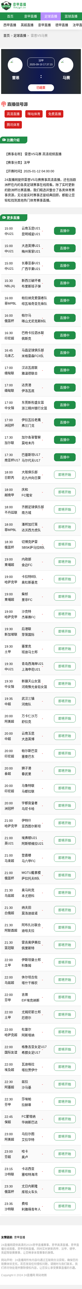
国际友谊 (11, 1052)
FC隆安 (27, 495)
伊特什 (26, 820)
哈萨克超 (11, 1035)
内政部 (26, 559)
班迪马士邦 (30, 652)
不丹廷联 (11, 512)
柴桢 (25, 594)
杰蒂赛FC (29, 617)
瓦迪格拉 (28, 1064)
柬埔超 (9, 564)
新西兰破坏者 (31, 280)
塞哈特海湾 (30, 1174)
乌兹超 (9, 895)
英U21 (9, 843)
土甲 (8, 652)
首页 (10, 16)
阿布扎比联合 (31, 925)
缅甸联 (9, 373)
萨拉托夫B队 (31, 878)
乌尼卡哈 (28, 809)
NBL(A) (10, 286)
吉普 (25, 994)
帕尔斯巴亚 (30, 751)
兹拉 (25, 1081)
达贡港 (26, 385)
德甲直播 (61, 25)
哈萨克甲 (11, 582)
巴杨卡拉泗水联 (33, 333)
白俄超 (9, 913)
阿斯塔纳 (28, 1035)
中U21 (9, 234)
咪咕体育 (34, 114)
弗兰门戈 (28, 425)
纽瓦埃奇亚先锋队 (34, 303)
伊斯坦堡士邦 (31, 960)
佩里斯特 (28, 948)
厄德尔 (26, 1018)
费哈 (25, 1203)
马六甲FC (29, 861)
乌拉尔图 (28, 1134)
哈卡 (25, 1151)
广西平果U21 (31, 269)
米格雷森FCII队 (33, 356)
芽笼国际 (28, 634)
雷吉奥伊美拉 (31, 942)
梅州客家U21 (31, 251)
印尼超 (9, 338)
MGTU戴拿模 (31, 872)
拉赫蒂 (26, 1105)
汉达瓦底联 (30, 367)
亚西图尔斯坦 (31, 826)
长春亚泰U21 (31, 263)
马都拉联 (28, 791)
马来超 (9, 861)
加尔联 (9, 443)
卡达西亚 (28, 1169)
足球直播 (50, 16)
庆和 (25, 489)
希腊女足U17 (31, 1052)
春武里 (26, 774)
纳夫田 (26, 907)
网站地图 (41, 1275)
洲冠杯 (9, 425)
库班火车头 (30, 1192)
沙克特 (26, 611)
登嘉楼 (26, 855)
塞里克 (26, 646)
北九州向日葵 (31, 478)
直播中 (64, 231)
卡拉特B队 (29, 576)
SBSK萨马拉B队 (33, 547)
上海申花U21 (31, 669)
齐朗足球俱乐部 (33, 507)
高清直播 (13, 114)
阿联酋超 (11, 930)
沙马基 (26, 1087)
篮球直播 (71, 16)
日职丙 (9, 477)
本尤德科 (28, 896)
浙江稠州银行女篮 (34, 408)
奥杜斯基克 (30, 582)
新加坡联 (11, 634)
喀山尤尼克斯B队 (34, 321)
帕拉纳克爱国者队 (34, 298)
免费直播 (54, 114)
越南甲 (9, 495)
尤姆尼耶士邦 (31, 1012)
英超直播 (27, 25)
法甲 (27, 162)
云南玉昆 (28, 733)
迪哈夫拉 (28, 930)
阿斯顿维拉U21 (33, 843)
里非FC (27, 600)
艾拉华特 (28, 1139)
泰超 (8, 773)
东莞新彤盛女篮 (33, 402)
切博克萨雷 (30, 542)
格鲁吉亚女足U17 (34, 1047)
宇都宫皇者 (30, 803)
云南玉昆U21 (31, 228)
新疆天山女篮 (31, 681)
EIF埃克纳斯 (30, 1000)
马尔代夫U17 (31, 460)
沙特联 (9, 1174)
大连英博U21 (31, 245)
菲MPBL (10, 303)
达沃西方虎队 (31, 530)
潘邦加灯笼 (30, 524)
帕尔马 (26, 315)
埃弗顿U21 (29, 838)
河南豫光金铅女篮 (34, 687)
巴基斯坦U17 (31, 454)
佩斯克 (26, 338)
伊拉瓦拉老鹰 (31, 420)
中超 (8, 704)
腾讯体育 (13, 124)
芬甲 (8, 1000)
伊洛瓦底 (28, 391)
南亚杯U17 (12, 460)
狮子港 (26, 768)
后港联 (26, 629)
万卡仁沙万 (30, 716)
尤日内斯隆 (30, 1186)
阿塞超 (9, 1087)
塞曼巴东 (28, 756)
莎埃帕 (26, 1099)
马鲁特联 (28, 785)
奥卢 (25, 1157)
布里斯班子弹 (31, 286)
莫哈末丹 (28, 443)
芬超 (8, 1157)
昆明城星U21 (31, 234)
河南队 (26, 704)
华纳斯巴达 (30, 1122)
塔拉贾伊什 (30, 1070)
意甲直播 (30, 16)
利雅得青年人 (31, 1209)
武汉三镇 (28, 698)
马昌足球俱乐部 (33, 350)
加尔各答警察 (31, 437)
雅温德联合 (30, 373)
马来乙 (9, 355)
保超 (8, 1122)
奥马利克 (28, 890)
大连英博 (28, 739)
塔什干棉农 (30, 983)
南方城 (26, 512)
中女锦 (9, 408)
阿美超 (9, 721)
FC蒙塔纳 (29, 1116)
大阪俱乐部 (30, 472)
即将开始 (64, 474)
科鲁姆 (26, 965)
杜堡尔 (26, 1029)
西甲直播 (9, 25)
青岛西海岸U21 (33, 663)
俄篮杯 (9, 321)
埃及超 (9, 1070)
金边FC (27, 565)
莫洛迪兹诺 (30, 913)
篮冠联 (9, 948)
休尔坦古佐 (30, 977)
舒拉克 (26, 721)
